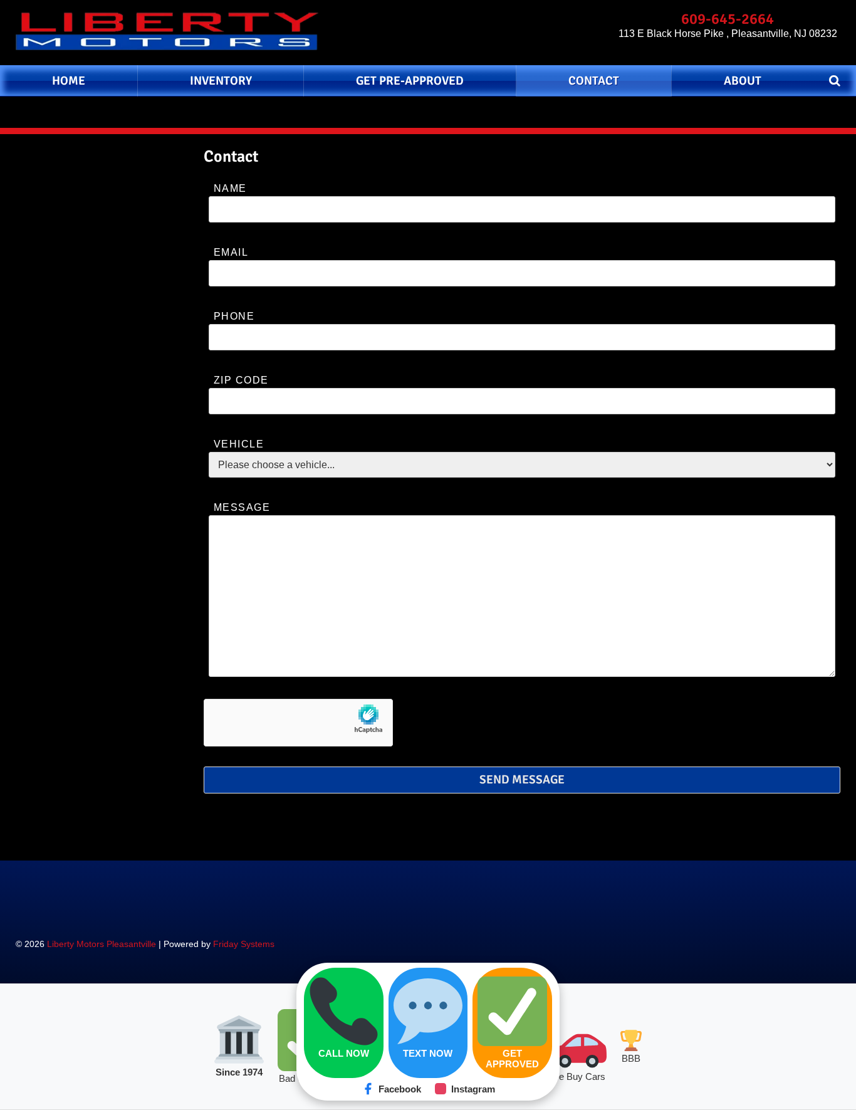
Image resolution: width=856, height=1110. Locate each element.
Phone (234, 316)
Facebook (399, 1089)
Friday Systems (243, 944)
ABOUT (742, 80)
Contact (593, 80)
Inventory (221, 80)
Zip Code (241, 380)
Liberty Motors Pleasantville (101, 944)
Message (242, 507)
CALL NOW (343, 1053)
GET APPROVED (512, 1058)
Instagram (473, 1089)
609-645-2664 (727, 18)
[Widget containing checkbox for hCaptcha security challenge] (298, 722)
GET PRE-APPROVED (410, 80)
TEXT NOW (427, 1053)
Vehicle (239, 444)
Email (231, 252)
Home (68, 80)
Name (230, 188)
